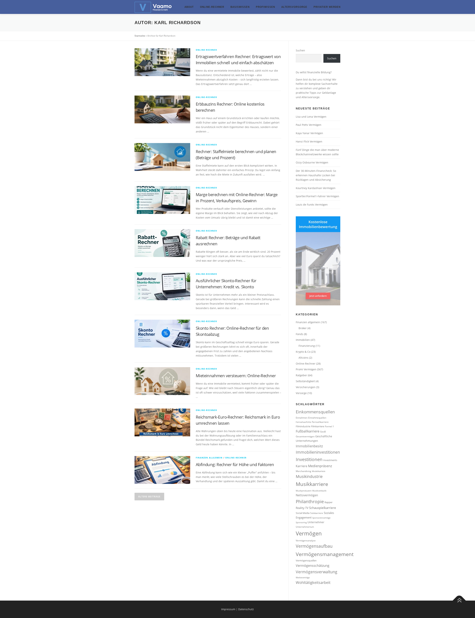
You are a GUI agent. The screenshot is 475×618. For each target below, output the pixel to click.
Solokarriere (316, 513)
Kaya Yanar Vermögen (309, 133)
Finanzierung (307, 345)
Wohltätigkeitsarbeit (313, 582)
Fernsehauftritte (303, 422)
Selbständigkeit (305, 381)
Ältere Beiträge (149, 496)
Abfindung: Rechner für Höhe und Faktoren (235, 464)
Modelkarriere (318, 471)
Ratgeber (301, 375)
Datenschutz (246, 609)
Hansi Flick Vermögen (309, 141)
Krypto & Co (303, 351)
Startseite (140, 35)
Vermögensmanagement (325, 554)
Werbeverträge (303, 577)
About (189, 7)
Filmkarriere (317, 426)
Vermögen (309, 533)
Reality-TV (302, 508)
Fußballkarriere (307, 431)
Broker (303, 328)
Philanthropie (310, 501)
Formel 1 (329, 426)
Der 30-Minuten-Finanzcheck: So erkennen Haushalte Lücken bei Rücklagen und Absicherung (316, 175)
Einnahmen (301, 417)
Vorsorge (301, 393)
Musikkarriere (312, 484)
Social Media (302, 513)
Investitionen (309, 459)
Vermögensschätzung (312, 565)
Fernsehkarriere (320, 421)
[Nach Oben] (459, 600)
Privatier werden (327, 7)
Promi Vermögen (306, 369)
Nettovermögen (307, 495)
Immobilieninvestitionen (318, 452)
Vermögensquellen (306, 560)
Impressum (228, 609)
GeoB (323, 431)
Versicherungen (305, 387)
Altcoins (303, 357)
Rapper (328, 502)
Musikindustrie (309, 476)
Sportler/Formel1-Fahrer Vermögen (317, 196)
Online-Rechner (212, 7)
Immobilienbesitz (309, 446)
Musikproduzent (304, 490)
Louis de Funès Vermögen (312, 204)
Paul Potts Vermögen (308, 125)
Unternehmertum (305, 526)
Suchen (300, 50)
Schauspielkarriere (322, 508)
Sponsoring (301, 522)
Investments (330, 460)
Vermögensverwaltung (316, 571)
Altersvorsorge (294, 7)
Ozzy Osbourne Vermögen (312, 162)
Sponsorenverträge (321, 518)
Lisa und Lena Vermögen (311, 116)
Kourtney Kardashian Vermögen (315, 188)
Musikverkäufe (319, 490)
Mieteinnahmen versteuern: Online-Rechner (236, 375)
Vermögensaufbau (314, 546)
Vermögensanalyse (306, 540)
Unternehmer (315, 522)
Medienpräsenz (320, 466)
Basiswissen (240, 7)
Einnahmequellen (317, 417)
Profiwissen (265, 7)
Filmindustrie (303, 426)
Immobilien (303, 340)
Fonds (299, 334)
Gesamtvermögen (305, 436)
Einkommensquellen (315, 411)
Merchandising (303, 471)
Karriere (301, 466)
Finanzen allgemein (209, 457)
